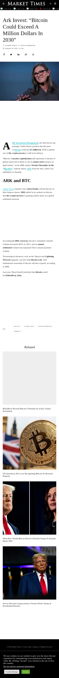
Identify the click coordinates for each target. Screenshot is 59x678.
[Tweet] (11, 54)
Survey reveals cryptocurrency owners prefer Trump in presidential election (27, 604)
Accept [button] (25, 672)
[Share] (4, 54)
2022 (29, 169)
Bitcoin (17, 326)
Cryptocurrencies (27, 45)
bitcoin (18, 150)
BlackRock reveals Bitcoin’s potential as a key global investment (26, 410)
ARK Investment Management (25, 143)
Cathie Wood (8, 189)
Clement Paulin (11, 45)
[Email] (26, 54)
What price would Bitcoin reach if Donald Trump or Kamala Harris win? (29, 539)
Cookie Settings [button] (12, 672)
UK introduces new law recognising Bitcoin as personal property (28, 475)
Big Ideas (8, 169)
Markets (18, 331)
